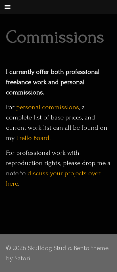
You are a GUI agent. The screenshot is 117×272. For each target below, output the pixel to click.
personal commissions (47, 107)
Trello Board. (33, 138)
